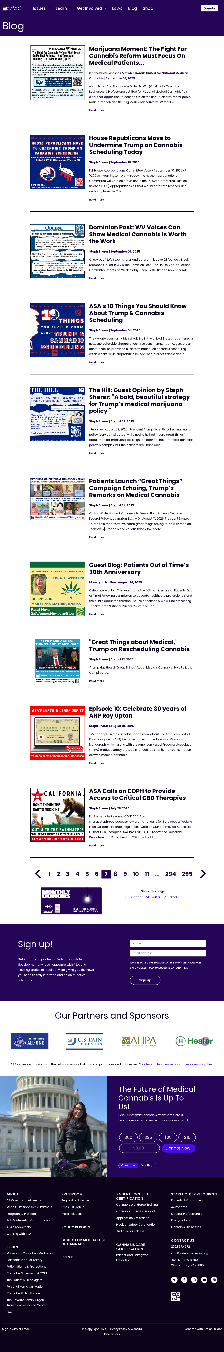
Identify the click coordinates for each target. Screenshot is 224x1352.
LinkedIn (173, 897)
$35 (148, 1137)
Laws (117, 8)
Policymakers (180, 1220)
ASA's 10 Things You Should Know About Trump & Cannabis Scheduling (138, 313)
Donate (209, 8)
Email (25, 1329)
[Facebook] (184, 1280)
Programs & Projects (21, 1214)
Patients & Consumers (187, 1200)
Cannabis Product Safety (25, 1260)
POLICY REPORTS (75, 1227)
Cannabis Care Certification (130, 1246)
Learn (62, 8)
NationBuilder (213, 1329)
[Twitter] (174, 1280)
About (13, 1194)
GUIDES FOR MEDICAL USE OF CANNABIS (83, 1242)
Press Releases (71, 1214)
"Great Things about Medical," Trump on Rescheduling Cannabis (139, 645)
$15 (187, 1137)
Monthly (146, 1165)
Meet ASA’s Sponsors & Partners (29, 1207)
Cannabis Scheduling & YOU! (27, 1273)
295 (187, 874)
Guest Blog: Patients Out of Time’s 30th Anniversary (139, 568)
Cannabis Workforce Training (137, 1205)
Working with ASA (19, 1234)
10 (136, 874)
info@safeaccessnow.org (189, 1253)
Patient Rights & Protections (26, 1267)
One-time (128, 1165)
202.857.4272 (180, 1247)
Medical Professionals (186, 1214)
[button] (18, 1041)
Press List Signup (73, 1207)
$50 (128, 1137)
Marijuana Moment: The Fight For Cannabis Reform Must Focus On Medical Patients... (138, 56)
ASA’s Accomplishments (24, 1200)
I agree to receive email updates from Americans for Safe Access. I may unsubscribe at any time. (165, 965)
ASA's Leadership (19, 1227)
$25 (168, 1137)
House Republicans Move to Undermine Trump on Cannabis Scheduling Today (136, 145)
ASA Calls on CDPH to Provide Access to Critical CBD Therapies (137, 794)
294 (170, 874)
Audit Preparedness (130, 1231)
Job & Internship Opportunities (28, 1220)
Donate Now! (178, 1148)
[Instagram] (194, 1280)
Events (67, 1257)
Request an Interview (76, 1200)
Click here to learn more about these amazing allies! (176, 1064)
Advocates (179, 1207)
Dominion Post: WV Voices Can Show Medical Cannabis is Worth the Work (138, 234)
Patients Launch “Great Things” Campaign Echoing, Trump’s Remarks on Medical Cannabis (136, 488)
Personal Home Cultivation (25, 1287)
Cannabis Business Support (135, 1211)
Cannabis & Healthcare (23, 1293)
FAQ (9, 1312)
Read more (96, 110)
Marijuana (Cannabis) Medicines (30, 1253)
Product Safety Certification (136, 1225)
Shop (148, 8)
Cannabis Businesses (186, 1227)
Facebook (135, 897)
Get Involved (90, 8)
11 (147, 874)
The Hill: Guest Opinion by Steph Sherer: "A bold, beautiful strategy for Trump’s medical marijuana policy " (139, 400)
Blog (132, 8)
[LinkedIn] (214, 1280)
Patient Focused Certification (132, 1196)
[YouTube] (204, 1280)
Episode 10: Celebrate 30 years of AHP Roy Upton (138, 712)
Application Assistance (132, 1218)
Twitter (154, 897)
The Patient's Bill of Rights (24, 1280)
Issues (40, 8)
